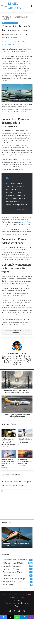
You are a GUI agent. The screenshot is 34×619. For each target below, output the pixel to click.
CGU (17, 606)
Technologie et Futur (13, 572)
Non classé (8, 585)
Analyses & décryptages (14, 579)
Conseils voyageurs (12, 566)
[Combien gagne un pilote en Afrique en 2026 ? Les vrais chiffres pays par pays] (9, 433)
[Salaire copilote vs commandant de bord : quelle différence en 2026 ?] (9, 454)
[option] (17, 537)
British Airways (27, 49)
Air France (23, 51)
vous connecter (20, 481)
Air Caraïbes (10, 281)
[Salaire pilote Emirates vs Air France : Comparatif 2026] (25, 433)
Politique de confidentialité (17, 603)
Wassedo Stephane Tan (9, 34)
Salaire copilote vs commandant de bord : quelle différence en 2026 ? (9, 462)
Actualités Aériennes (13, 563)
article (17, 160)
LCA (23, 597)
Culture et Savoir (11, 569)
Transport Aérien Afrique (15, 18)
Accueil (7, 17)
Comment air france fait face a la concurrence (17, 332)
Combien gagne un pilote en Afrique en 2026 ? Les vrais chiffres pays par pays (8, 441)
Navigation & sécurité (13, 582)
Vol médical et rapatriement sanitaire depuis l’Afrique (25, 461)
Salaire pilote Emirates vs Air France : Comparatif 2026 (25, 441)
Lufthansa (6, 51)
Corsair (18, 281)
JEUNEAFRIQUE (22, 210)
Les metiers (8, 575)
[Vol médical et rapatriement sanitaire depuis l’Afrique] (25, 454)
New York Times (25, 222)
